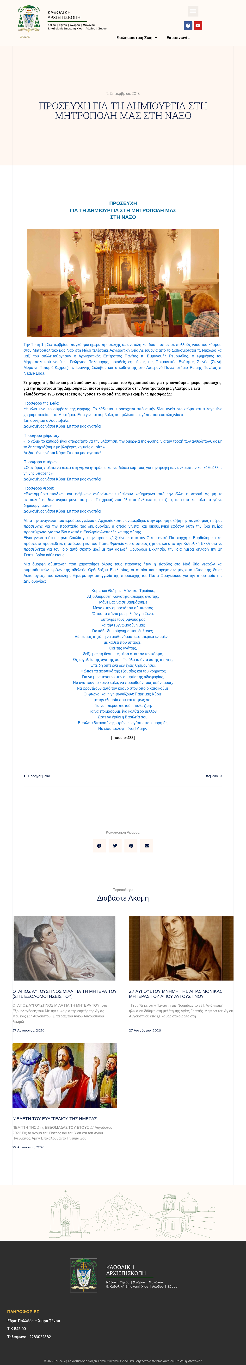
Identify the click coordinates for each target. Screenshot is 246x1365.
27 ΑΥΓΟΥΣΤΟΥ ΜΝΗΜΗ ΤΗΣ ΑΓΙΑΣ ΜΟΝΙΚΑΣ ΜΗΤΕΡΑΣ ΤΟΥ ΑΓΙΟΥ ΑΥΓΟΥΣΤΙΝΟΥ (175, 994)
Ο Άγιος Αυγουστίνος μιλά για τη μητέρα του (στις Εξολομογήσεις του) (64, 994)
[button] (193, 11)
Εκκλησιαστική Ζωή (134, 37)
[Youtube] (198, 25)
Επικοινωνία (178, 37)
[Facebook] (188, 25)
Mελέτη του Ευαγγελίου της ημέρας (54, 1118)
